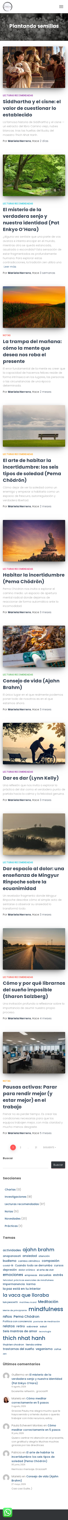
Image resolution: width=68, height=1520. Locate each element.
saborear (32, 1326)
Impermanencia (14, 1284)
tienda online (34, 1344)
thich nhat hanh (24, 1338)
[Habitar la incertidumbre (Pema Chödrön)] (34, 540)
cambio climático (29, 1261)
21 (36, 1147)
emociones (13, 1274)
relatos (9, 1326)
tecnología (45, 1331)
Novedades (13, 1218)
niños (7, 1316)
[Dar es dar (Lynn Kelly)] (34, 743)
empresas (31, 1275)
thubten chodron (13, 1344)
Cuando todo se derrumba (33, 1265)
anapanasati (12, 1256)
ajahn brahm (38, 1249)
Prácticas (11, 1226)
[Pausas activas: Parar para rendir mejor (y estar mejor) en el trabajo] (34, 1052)
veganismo (44, 1349)
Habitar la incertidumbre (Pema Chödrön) (34, 578)
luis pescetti (10, 1302)
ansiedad (29, 1256)
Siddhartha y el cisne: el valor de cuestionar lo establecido (32, 108)
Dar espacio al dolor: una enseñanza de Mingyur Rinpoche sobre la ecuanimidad (33, 878)
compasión (50, 1261)
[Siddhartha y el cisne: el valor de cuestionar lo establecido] (34, 67)
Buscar (8, 1158)
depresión (10, 1270)
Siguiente (48, 1147)
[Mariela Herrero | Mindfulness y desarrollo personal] (9, 6)
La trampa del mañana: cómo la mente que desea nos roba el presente (32, 351)
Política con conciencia (17, 1321)
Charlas (10, 1189)
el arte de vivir (45, 1269)
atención (44, 1256)
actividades (12, 1250)
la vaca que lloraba (26, 1295)
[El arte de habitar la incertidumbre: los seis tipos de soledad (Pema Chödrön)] (34, 426)
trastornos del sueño (18, 1349)
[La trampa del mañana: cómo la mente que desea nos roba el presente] (34, 307)
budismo (9, 1261)
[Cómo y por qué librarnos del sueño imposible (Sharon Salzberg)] (34, 949)
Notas (7, 335)
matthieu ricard (27, 1302)
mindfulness (46, 1309)
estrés (58, 1275)
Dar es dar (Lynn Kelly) (31, 778)
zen (5, 1353)
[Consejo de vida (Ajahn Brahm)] (34, 646)
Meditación (48, 1301)
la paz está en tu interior (22, 1289)
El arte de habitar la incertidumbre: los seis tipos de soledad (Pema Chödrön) (32, 470)
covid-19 (8, 1265)
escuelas (45, 1275)
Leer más (10, 267)
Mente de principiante (15, 1310)
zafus (57, 1349)
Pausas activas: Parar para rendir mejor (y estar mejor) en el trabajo (30, 1097)
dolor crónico (27, 1269)
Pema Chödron (26, 1316)
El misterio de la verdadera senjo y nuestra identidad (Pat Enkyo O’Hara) (31, 219)
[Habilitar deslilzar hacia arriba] (60, 1512)
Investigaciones (15, 1197)
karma (31, 1284)
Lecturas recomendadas (18, 95)
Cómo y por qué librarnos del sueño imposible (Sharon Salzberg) (34, 990)
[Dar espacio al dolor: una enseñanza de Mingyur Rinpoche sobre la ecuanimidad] (34, 834)
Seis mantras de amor (20, 1331)
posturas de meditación (46, 1321)
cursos (58, 1265)
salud (43, 1326)
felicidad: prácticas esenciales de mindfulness (28, 1280)
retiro (20, 1326)
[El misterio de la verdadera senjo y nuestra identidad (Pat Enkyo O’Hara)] (34, 175)
